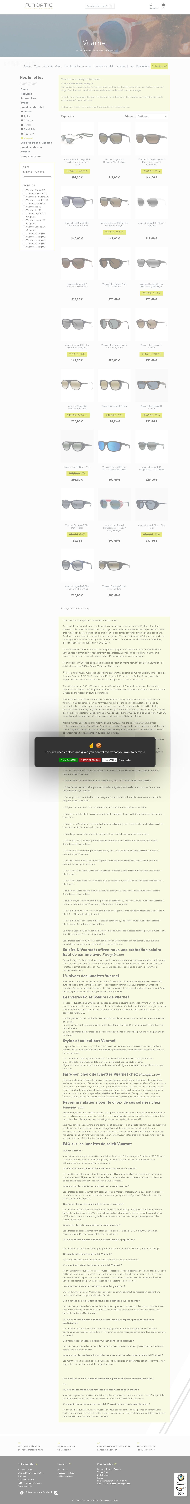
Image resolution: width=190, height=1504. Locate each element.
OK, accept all (69, 760)
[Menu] (185, 1474)
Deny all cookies (91, 760)
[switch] (181, 1493)
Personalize (110, 760)
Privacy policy (125, 760)
